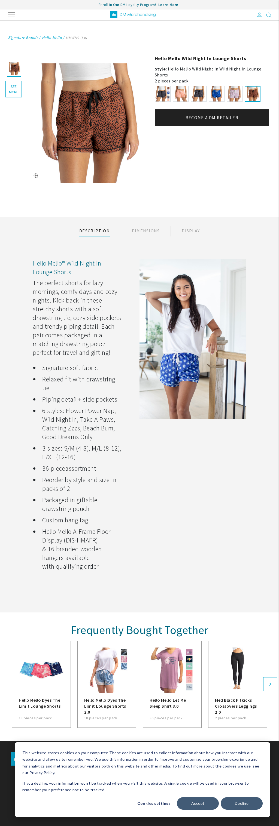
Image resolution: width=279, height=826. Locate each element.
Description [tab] (94, 230)
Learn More (168, 4)
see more (13, 89)
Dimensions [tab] (146, 230)
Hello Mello (52, 37)
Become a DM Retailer (212, 117)
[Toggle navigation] (11, 14)
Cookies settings (154, 803)
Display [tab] (191, 230)
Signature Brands (23, 37)
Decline (242, 803)
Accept (198, 803)
